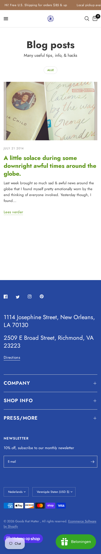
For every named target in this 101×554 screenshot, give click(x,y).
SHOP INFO (18, 400)
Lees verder (13, 212)
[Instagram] (33, 296)
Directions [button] (12, 357)
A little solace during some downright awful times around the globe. (50, 166)
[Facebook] (9, 296)
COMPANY (17, 383)
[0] (94, 18)
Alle (50, 70)
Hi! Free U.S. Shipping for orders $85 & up (34, 5)
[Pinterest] (45, 296)
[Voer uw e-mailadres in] (92, 462)
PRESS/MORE (21, 418)
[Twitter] (21, 296)
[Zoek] (87, 18)
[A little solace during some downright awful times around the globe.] (50, 111)
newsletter (66, 448)
